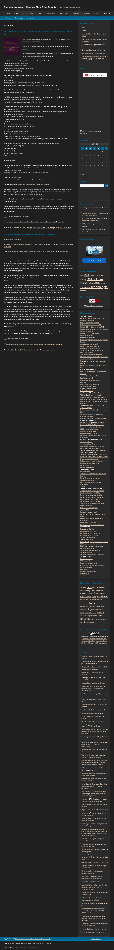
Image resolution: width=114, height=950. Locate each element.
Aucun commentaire (64, 228)
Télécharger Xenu (86, 442)
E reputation (84, 484)
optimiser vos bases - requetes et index (93, 418)
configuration (18, 222)
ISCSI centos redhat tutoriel (89, 429)
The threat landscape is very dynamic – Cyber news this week (94, 774)
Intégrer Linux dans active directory (91, 461)
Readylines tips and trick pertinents (91, 497)
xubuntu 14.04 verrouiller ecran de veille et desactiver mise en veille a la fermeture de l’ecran (94, 887)
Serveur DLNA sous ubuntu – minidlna (93, 929)
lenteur (94, 599)
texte (59, 222)
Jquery (82, 486)
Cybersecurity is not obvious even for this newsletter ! (93, 780)
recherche (47, 222)
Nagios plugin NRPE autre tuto (90, 533)
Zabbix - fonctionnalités (87, 537)
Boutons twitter (85, 471)
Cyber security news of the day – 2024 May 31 (93, 700)
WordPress (15, 943)
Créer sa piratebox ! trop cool (89, 433)
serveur (94, 615)
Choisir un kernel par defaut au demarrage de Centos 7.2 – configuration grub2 (94, 857)
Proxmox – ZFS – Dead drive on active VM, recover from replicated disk (94, 800)
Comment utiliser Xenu (87, 444)
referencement (85, 613)
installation (102, 596)
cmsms (82, 590)
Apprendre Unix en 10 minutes (90, 501)
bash (89, 587)
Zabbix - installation (86, 540)
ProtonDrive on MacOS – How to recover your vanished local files (94, 214)
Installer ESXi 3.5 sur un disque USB (92, 327)
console (25, 222)
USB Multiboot (85, 561)
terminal (54, 222)
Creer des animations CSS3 (89, 480)
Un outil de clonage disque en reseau (92, 423)
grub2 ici (97, 493)
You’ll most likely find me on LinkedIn (93, 710)
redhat (101, 609)
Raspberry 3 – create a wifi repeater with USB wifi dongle (94, 825)
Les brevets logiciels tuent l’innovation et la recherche (29, 234)
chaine (11, 222)
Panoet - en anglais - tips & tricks (91, 495)
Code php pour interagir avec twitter (91, 482)
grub (89, 596)
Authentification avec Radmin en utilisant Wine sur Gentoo (94, 893)
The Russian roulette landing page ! (92, 713)
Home (8, 13)
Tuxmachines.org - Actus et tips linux (92, 491)
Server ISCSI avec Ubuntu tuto (90, 427)
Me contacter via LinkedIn (41, 943)
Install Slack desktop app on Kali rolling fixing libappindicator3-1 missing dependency (94, 786)
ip (81, 599)
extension (84, 593)
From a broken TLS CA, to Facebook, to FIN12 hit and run (94, 751)
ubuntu (84, 619)
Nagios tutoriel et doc (87, 529)
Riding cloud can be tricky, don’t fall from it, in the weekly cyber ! (94, 769)
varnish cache (103, 619)
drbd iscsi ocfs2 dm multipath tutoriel (92, 376)
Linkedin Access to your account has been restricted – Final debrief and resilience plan (93, 688)
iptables (85, 599)
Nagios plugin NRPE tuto (88, 531)
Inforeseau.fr (84, 574)
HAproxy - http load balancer (89, 384)
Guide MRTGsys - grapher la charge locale (94, 542)
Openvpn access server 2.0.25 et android (94, 862)
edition (37, 222)
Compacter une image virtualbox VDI (92, 318)
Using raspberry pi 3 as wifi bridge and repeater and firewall (93, 819)
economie (17, 344)
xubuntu (92, 622)
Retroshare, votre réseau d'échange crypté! (94, 457)
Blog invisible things (86, 352)
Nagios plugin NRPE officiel (89, 535)
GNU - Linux (37, 228)
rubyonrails (83, 616)
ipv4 (90, 599)
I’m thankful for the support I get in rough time (94, 695)
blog (93, 587)
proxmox (97, 13)
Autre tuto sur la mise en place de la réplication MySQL (92, 407)
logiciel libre (43, 344)
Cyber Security (50, 13)
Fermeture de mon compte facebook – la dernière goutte (94, 850)
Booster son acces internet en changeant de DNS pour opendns (94, 924)
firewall (102, 593)
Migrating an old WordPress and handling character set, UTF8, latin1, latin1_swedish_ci (94, 744)
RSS (105, 13)
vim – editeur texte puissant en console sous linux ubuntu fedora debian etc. (38, 33)
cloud (31, 13)
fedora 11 (91, 593)
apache (83, 587)
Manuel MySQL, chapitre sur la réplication (93, 399)
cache (98, 587)
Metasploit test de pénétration (90, 348)
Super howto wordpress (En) (89, 448)
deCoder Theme (96, 939)
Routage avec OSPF (87, 465)
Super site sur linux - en (88, 523)
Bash (23, 13)
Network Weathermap (87, 467)
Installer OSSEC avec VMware (90, 333)
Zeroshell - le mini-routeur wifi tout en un (93, 454)
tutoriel (100, 615)
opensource (51, 344)
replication (93, 613)
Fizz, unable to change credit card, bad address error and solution (94, 219)
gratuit (23, 344)
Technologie (19, 18)
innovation (29, 344)
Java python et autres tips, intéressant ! (93, 565)
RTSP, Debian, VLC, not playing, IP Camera (92, 717)
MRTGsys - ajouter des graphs (90, 544)
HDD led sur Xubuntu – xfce (90, 882)
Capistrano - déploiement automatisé (92, 525)
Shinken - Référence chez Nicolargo (92, 554)
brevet (11, 344)
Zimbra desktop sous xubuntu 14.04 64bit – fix (94, 904)
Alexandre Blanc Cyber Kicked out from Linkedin (94, 35)
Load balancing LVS (86, 378)
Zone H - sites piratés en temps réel (92, 350)
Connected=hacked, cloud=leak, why (93, 53)
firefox (97, 593)
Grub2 (94, 596)
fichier (41, 222)
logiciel (36, 344)
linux (92, 603)
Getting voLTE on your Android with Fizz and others (94, 225)
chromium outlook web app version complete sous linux (92, 872)
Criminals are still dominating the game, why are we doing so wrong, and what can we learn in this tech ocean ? (94, 762)
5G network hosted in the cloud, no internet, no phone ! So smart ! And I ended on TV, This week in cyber (93, 724)
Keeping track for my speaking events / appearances (94, 40)
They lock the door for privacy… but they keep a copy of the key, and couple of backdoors (94, 731)
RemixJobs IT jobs (86, 559)
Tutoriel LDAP (84, 510)
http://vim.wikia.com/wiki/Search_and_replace (34, 184)
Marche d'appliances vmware (89, 323)
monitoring (101, 606)
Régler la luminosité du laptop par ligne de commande (93, 866)
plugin (90, 609)
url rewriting (97, 619)
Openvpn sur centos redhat (89, 459)
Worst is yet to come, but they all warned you (94, 738)
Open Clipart (84, 569)
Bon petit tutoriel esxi (87, 320)
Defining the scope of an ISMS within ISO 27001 (93, 230)
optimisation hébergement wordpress (92, 446)
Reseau (8, 18)
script (89, 615)
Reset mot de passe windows (89, 563)
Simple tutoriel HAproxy (88, 386)
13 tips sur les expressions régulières (92, 503)
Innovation (76, 13)
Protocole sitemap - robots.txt (90, 478)
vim (63, 222)
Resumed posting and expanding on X (93, 683)
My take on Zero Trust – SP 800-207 (93, 50)
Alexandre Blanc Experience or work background (93, 46)
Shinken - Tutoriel (86, 552)
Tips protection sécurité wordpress (91, 354)
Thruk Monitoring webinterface (90, 550)
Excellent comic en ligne (88, 571)
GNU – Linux (64, 13)
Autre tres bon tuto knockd (89, 344)
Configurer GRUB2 (86, 493)
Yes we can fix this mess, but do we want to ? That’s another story (93, 756)
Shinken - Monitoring (87, 548)
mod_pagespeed (92, 606)
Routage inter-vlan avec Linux (89, 463)
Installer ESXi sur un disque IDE (90, 325)
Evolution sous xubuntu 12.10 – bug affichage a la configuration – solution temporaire (93, 918)
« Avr (82, 174)
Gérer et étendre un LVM (88, 431)
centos (103, 587)
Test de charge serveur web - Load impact (93, 450)
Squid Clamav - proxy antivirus (90, 499)
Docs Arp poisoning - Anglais (89, 346)
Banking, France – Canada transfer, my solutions (94, 209)
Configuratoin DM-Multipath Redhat (91, 393)
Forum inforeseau (86, 567)
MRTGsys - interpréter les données (91, 546)
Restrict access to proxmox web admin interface (94, 805)
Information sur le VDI (87, 335)
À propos (84, 31)
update (91, 619)
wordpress (30, 18)
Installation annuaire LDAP (88, 512)
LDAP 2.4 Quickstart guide (89, 508)
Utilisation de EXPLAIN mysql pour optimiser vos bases (91, 415)
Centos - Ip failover (86, 391)
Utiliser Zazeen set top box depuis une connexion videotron (93, 845)
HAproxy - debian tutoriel (88, 389)
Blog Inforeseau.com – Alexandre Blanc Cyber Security (30, 7)
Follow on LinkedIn (94, 260)
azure (16, 13)
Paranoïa (87, 13)
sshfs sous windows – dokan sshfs (92, 932)
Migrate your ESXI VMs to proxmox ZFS (94, 810)
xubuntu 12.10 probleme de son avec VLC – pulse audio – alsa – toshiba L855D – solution (93, 910)
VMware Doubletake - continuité (90, 395)
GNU (82, 596)
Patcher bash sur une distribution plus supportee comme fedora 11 (93, 899)
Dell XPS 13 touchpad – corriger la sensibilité (92, 840)
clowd (39, 13)
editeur (31, 222)
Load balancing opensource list (90, 380)
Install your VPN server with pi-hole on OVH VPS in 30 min (93, 814)
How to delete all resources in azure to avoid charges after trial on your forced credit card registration (93, 793)
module (83, 606)
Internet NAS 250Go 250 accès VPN (92, 425)
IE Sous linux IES (86, 505)
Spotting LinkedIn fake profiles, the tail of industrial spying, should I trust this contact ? (94, 58)
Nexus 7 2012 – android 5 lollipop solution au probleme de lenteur (92, 877)
